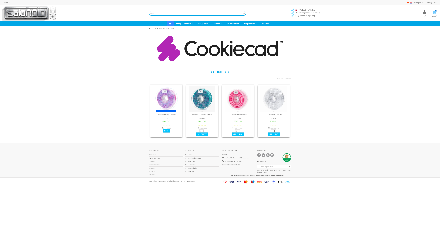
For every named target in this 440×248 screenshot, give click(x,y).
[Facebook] (259, 155)
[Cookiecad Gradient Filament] (202, 99)
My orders (188, 155)
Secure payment (154, 165)
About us (152, 171)
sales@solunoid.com (234, 164)
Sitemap (152, 175)
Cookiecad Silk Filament (274, 115)
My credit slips (190, 161)
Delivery (152, 161)
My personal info (191, 168)
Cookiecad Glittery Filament (166, 115)
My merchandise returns (193, 158)
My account (189, 150)
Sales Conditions (154, 158)
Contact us (6, 3)
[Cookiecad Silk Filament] (274, 99)
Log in (424, 16)
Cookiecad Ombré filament (238, 115)
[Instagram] (272, 155)
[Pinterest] (268, 155)
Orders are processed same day (308, 13)
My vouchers (189, 171)
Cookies (151, 168)
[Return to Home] (149, 28)
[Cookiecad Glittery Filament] (166, 99)
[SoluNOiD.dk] (73, 13)
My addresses (190, 165)
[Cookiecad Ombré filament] (238, 99)
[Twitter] (263, 155)
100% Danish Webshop (306, 10)
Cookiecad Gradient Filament (202, 115)
